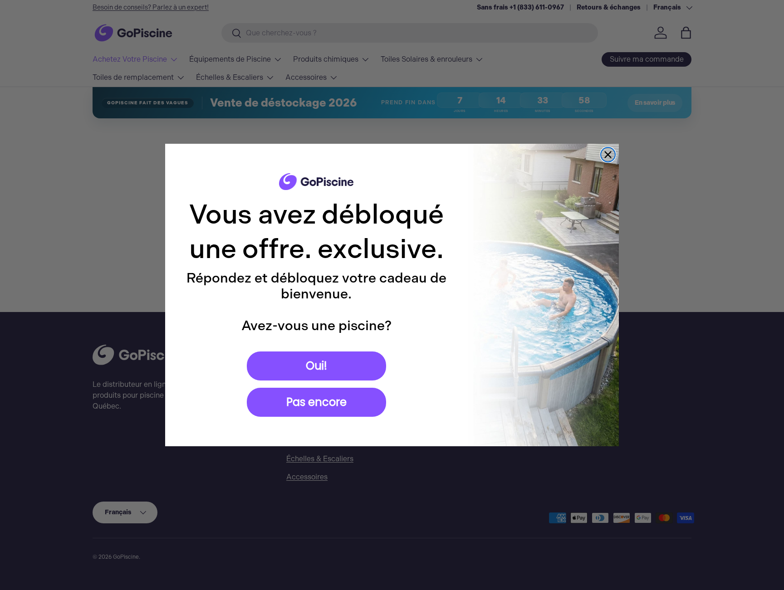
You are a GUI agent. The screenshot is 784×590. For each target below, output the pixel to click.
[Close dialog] (608, 154)
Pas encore (316, 402)
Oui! (316, 365)
